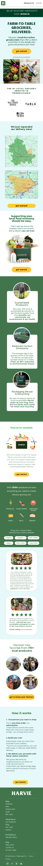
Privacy (8, 859)
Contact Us (10, 847)
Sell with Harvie (11, 837)
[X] (16, 864)
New (7, 806)
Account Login (11, 850)
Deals (8, 812)
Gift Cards (9, 814)
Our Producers (11, 822)
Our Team (9, 827)
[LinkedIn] (21, 864)
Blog (7, 824)
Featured (9, 804)
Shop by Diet (10, 809)
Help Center (10, 845)
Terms (31, 856)
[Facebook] (12, 864)
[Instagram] (8, 864)
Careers (8, 830)
